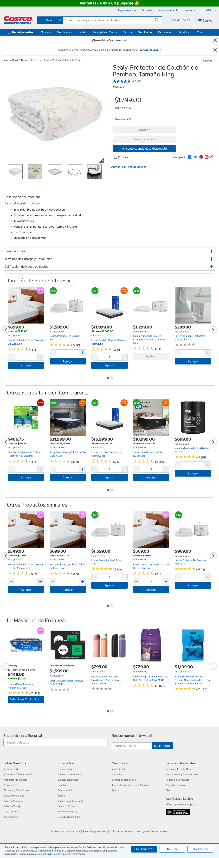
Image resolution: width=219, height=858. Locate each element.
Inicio (6, 60)
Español (188, 10)
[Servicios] (190, 32)
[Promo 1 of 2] (107, 378)
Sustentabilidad (12, 769)
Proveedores (10, 785)
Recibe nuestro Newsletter (134, 735)
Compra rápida (144, 139)
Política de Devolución (178, 779)
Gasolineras (145, 32)
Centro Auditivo (65, 790)
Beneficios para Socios (124, 779)
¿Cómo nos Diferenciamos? (17, 774)
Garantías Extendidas (68, 816)
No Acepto (200, 849)
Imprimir (207, 60)
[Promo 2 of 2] (111, 378)
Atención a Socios (175, 785)
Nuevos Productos (67, 811)
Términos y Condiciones (16, 790)
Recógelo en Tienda (105, 32)
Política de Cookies (51, 853)
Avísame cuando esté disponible (144, 148)
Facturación (165, 32)
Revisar (172, 849)
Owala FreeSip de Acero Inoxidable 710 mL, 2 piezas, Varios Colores (106, 680)
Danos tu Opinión (66, 806)
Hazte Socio (118, 774)
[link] (190, 157)
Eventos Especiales (67, 779)
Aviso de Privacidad (13, 795)
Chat (200, 32)
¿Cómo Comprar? (66, 769)
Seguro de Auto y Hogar (70, 800)
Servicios (184, 32)
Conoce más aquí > (150, 49)
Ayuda (115, 790)
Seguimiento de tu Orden (179, 769)
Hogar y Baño (19, 60)
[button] (158, 20)
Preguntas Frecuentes (15, 779)
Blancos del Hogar (39, 60)
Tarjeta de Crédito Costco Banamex (130, 785)
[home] (18, 19)
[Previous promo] (6, 329)
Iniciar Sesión (181, 20)
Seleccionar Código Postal (26, 699)
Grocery (46, 32)
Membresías (64, 32)
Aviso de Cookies (12, 800)
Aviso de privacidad (95, 831)
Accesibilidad (10, 816)
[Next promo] (213, 329)
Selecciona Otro (124, 119)
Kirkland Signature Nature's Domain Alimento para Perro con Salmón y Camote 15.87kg (192, 680)
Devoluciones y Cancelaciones (182, 774)
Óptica (128, 32)
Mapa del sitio (10, 811)
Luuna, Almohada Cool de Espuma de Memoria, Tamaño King (149, 339)
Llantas (82, 32)
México (209, 10)
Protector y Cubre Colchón (66, 60)
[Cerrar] (215, 40)
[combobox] (49, 20)
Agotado (144, 130)
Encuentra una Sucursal (22, 735)
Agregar (26, 365)
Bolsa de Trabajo (12, 806)
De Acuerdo (144, 849)
